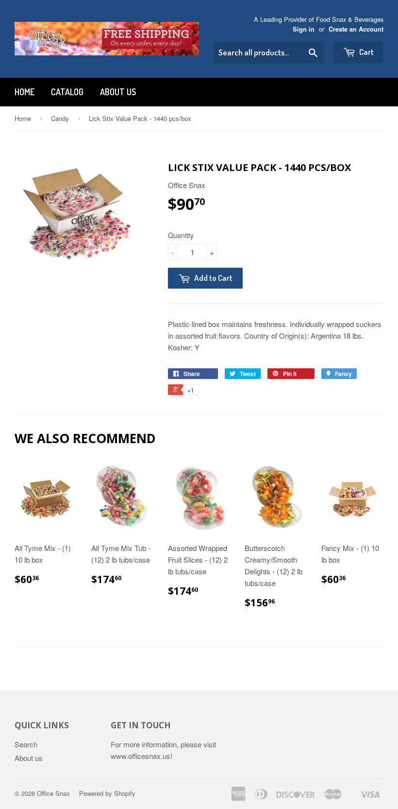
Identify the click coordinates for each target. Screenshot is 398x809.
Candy (60, 118)
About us (118, 91)
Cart (366, 52)
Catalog (67, 91)
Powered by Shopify (107, 793)
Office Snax (53, 793)
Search (26, 744)
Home (24, 91)
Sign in (304, 29)
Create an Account (356, 29)
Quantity (181, 235)
